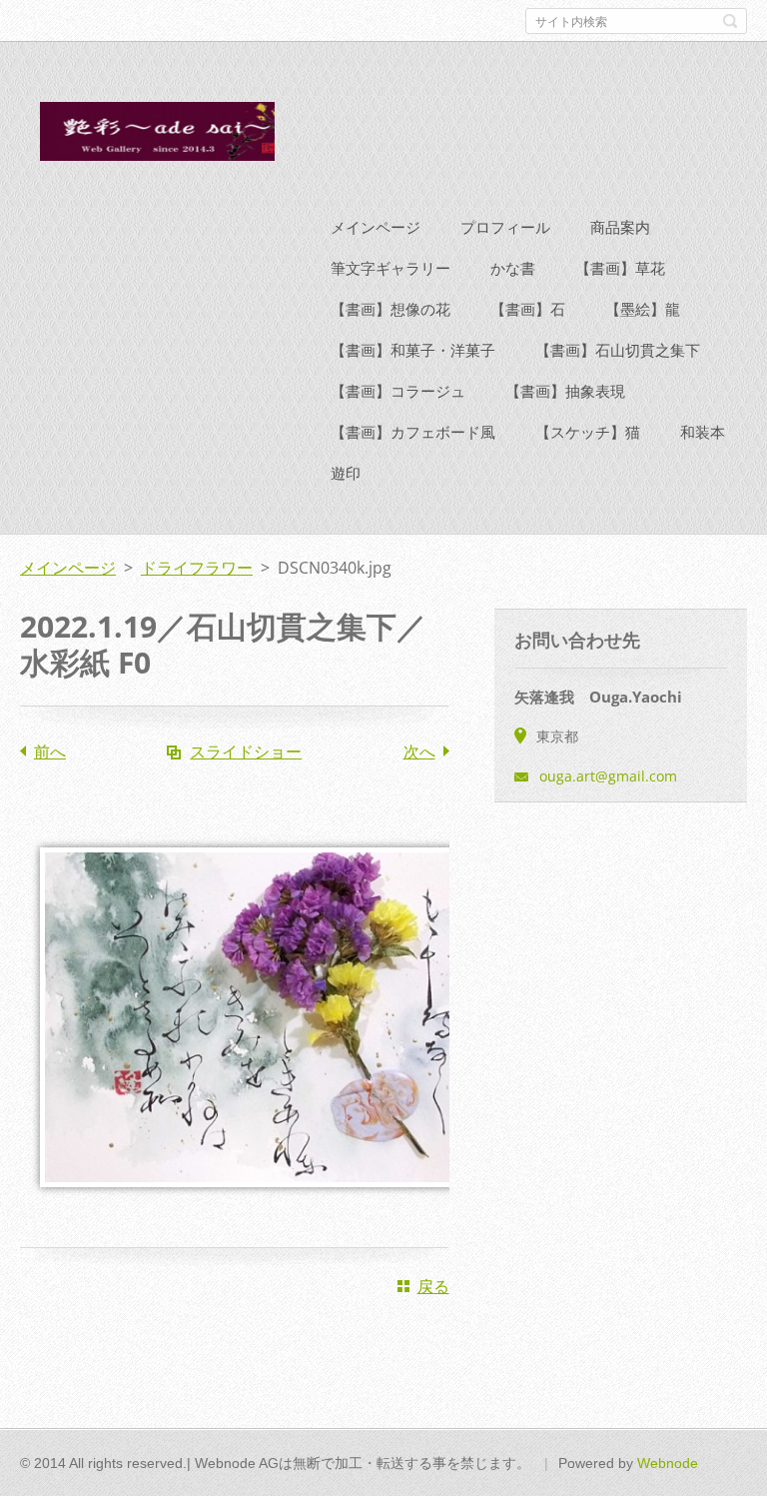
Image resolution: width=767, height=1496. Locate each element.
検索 (730, 21)
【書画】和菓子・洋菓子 (413, 350)
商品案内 (620, 227)
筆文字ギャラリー (390, 268)
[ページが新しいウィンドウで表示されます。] (259, 1201)
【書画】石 (527, 309)
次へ (419, 751)
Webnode (667, 1463)
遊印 (346, 473)
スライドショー (246, 751)
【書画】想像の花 (390, 309)
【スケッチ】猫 (587, 432)
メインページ (375, 227)
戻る (433, 1286)
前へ (50, 751)
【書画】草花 (620, 268)
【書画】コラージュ (398, 391)
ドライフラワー (197, 568)
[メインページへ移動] (147, 135)
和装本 (702, 432)
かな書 (512, 268)
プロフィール (505, 227)
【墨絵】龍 (642, 309)
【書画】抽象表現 (565, 391)
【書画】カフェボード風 (413, 432)
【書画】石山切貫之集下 (617, 350)
